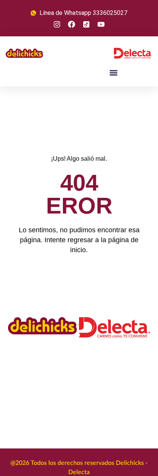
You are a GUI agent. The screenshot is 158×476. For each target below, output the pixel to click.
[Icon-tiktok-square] (86, 24)
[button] (113, 72)
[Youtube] (100, 24)
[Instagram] (57, 24)
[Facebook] (71, 24)
